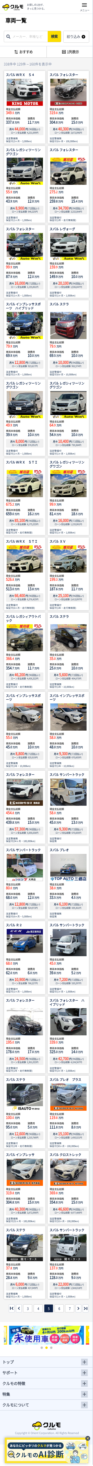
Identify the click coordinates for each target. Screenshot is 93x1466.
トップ (8, 1362)
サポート (10, 1372)
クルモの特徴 (13, 1383)
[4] (19, 1308)
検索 (54, 36)
